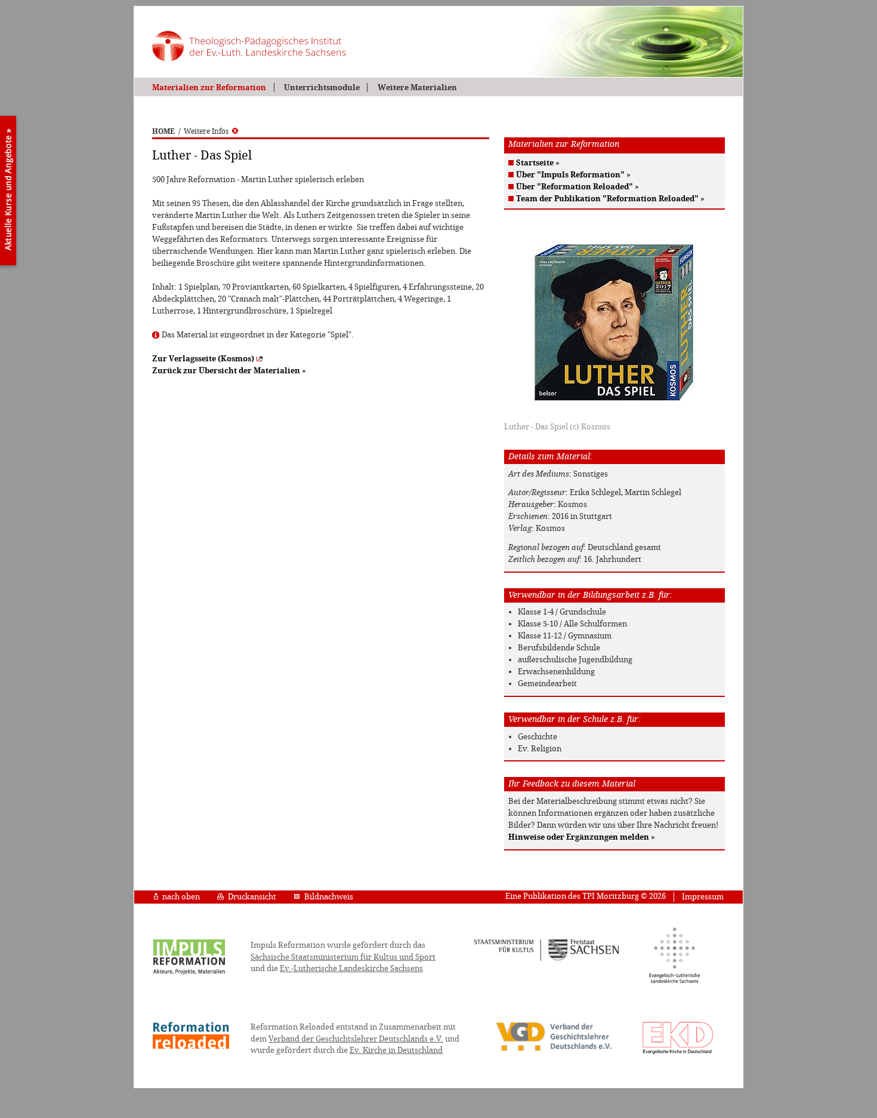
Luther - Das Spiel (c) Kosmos (557, 426)
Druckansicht (252, 896)
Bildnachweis (328, 896)
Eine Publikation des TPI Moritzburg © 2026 (585, 896)
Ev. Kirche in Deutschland (396, 1050)
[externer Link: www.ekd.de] (678, 1053)
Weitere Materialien (417, 87)
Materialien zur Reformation (209, 87)
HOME (163, 131)
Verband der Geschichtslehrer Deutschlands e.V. (355, 1038)
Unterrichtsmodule (322, 87)
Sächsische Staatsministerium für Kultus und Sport (343, 957)
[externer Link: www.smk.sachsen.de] (546, 959)
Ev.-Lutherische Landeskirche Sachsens (351, 968)
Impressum (703, 896)
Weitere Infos (206, 131)
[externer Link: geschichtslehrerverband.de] (553, 1050)
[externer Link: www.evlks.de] (674, 981)
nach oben (181, 896)
